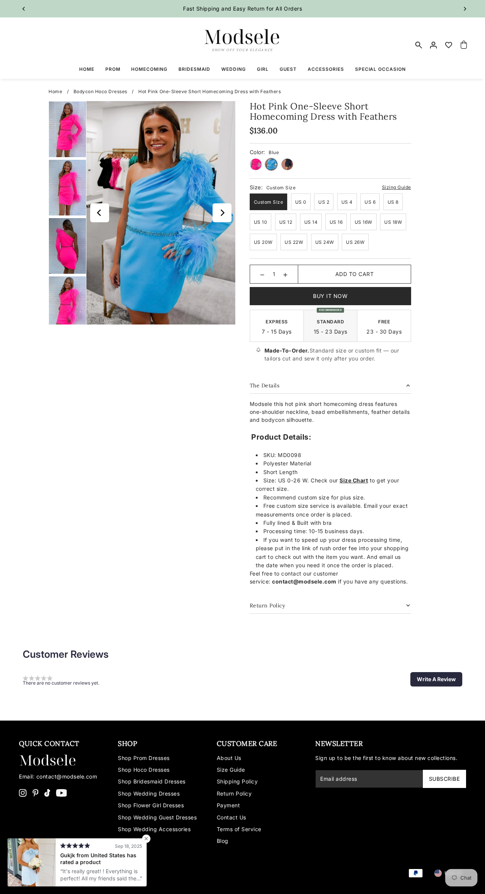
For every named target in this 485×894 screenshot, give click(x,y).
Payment (228, 805)
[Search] (419, 45)
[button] (436, 679)
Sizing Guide (396, 187)
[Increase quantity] (285, 274)
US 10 (261, 222)
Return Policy (234, 793)
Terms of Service (239, 829)
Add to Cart (354, 274)
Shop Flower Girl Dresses (151, 805)
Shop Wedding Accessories (154, 829)
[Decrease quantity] (262, 274)
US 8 (393, 202)
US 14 (311, 222)
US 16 (336, 222)
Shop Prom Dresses (144, 758)
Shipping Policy (237, 781)
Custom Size (268, 202)
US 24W (324, 242)
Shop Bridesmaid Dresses (152, 781)
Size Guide (231, 769)
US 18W (393, 222)
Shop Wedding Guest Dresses (157, 817)
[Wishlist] (449, 45)
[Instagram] (23, 792)
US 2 (323, 202)
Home (55, 91)
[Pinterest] (36, 792)
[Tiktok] (47, 792)
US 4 (347, 202)
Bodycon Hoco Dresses (100, 91)
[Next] (465, 8)
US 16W (363, 222)
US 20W (263, 242)
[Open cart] (464, 45)
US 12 (286, 222)
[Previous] (24, 8)
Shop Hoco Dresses (144, 769)
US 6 (370, 202)
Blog (222, 841)
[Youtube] (61, 792)
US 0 (301, 202)
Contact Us (231, 817)
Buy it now (330, 296)
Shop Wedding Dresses (149, 793)
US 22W (294, 242)
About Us (229, 758)
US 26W (355, 242)
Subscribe (444, 778)
